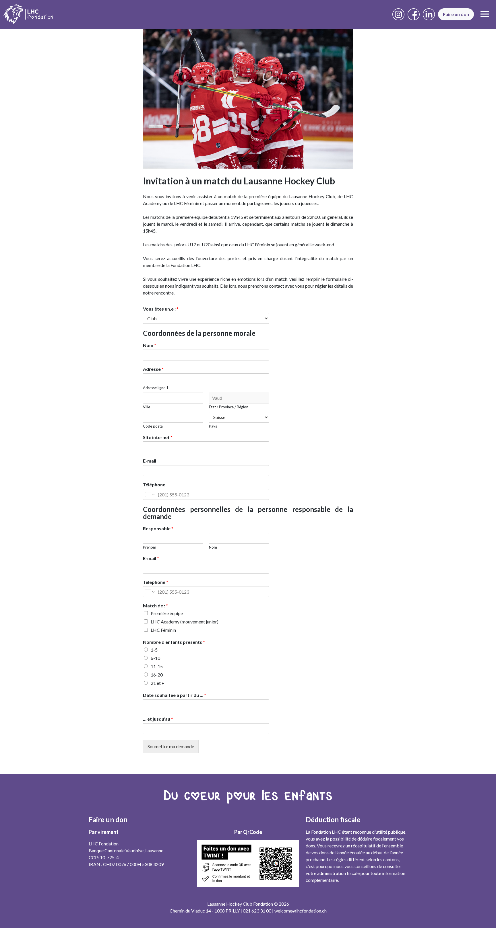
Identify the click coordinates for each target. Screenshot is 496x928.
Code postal (153, 426)
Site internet (158, 437)
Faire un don (456, 14)
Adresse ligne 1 (155, 387)
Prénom (149, 547)
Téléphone (154, 484)
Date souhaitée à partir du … (174, 695)
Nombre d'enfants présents (174, 642)
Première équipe (167, 613)
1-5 (154, 649)
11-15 (157, 666)
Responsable (158, 528)
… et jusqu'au (158, 719)
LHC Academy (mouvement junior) (184, 621)
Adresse (153, 369)
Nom (149, 345)
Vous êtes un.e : (161, 308)
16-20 (157, 674)
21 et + (157, 683)
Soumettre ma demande (171, 746)
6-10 (155, 658)
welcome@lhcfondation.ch (300, 910)
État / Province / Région (228, 407)
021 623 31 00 (257, 910)
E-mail (149, 460)
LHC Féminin (163, 630)
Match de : (155, 605)
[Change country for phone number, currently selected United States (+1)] (149, 494)
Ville (146, 407)
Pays (213, 426)
